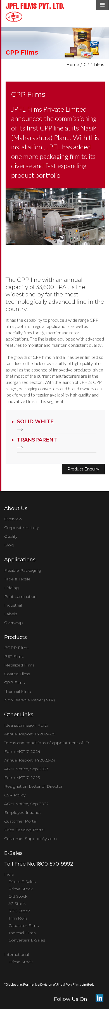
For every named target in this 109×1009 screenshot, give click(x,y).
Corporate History (21, 527)
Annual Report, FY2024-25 (29, 734)
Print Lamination (20, 596)
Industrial (13, 605)
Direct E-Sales (21, 881)
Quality (10, 536)
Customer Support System (30, 838)
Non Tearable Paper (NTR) (29, 699)
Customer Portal (20, 821)
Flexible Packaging (22, 570)
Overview (13, 518)
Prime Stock (20, 888)
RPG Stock (19, 910)
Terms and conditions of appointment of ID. (47, 742)
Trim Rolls (17, 918)
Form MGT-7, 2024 (22, 751)
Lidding (11, 587)
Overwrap (13, 622)
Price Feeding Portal (24, 829)
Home (73, 64)
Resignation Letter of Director (33, 786)
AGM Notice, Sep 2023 (26, 768)
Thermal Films (17, 691)
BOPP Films (16, 647)
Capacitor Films (23, 925)
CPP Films (14, 682)
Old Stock (17, 896)
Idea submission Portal (26, 725)
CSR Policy (14, 795)
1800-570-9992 (54, 864)
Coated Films (17, 673)
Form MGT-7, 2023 (22, 777)
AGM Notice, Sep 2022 (26, 803)
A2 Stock (17, 903)
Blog (9, 545)
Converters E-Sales (26, 940)
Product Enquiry (83, 469)
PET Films (13, 656)
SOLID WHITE (35, 421)
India (9, 874)
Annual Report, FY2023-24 (29, 760)
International (16, 954)
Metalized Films (19, 665)
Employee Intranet (22, 812)
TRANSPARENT (37, 440)
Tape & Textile (17, 579)
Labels (10, 613)
